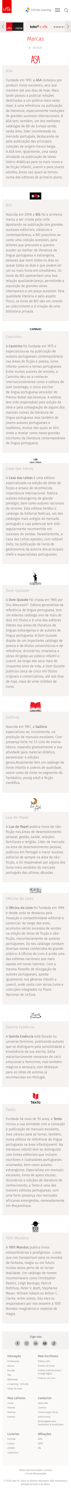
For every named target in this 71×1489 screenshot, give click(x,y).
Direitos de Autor (46, 1366)
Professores (13, 1361)
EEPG (40, 1443)
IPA (39, 1448)
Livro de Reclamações (35, 1473)
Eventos (11, 1416)
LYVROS (11, 1448)
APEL (40, 1439)
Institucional (44, 1416)
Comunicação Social (48, 1412)
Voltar (37, 47)
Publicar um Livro (46, 1378)
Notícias (11, 1412)
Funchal (11, 1439)
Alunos (10, 1366)
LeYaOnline (12, 1452)
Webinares (12, 1379)
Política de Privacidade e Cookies (35, 1470)
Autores (11, 1407)
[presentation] (3, 26)
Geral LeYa (43, 1403)
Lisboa (10, 1443)
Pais (9, 1375)
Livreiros (42, 1407)
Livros (10, 1403)
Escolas (11, 1370)
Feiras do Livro (14, 1388)
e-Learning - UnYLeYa (17, 1384)
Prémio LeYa (44, 1361)
